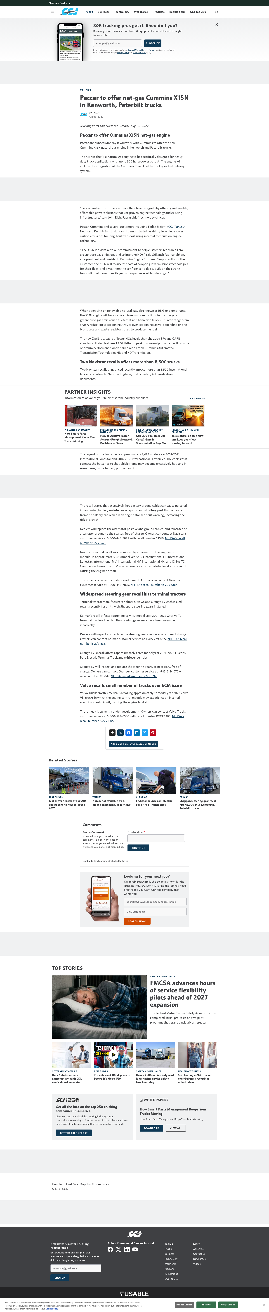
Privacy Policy (123, 52)
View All (176, 1128)
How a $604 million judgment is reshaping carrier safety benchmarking (155, 1078)
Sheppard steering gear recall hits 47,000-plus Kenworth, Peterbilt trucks (198, 804)
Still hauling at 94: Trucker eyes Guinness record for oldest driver (195, 1078)
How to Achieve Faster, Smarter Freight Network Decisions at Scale (116, 439)
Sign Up (60, 1277)
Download (151, 1128)
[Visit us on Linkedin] (127, 1249)
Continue (138, 847)
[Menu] (52, 12)
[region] (134, 1305)
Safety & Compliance (162, 976)
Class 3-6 (141, 797)
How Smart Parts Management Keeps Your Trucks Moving (80, 437)
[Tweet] (145, 732)
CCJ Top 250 (176, 226)
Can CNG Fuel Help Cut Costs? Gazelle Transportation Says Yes (151, 439)
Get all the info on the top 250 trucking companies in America (86, 1109)
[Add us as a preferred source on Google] (120, 732)
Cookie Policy (52, 1308)
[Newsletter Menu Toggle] (217, 12)
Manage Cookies (184, 1304)
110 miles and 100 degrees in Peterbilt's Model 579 (112, 1077)
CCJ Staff (94, 113)
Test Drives (56, 797)
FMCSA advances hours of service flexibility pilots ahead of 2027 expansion (182, 993)
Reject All (206, 1304)
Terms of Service (139, 52)
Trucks (85, 90)
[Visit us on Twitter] (119, 1249)
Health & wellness (189, 1071)
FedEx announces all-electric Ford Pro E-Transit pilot (154, 802)
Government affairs (64, 1071)
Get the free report (74, 1133)
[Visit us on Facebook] (110, 1249)
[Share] (128, 732)
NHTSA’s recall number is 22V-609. (153, 585)
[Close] (264, 1304)
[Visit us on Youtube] (135, 1249)
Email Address (136, 832)
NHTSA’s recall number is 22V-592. (134, 676)
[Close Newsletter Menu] (217, 24)
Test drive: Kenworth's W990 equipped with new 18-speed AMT (67, 804)
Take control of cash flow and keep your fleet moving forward (187, 439)
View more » (197, 398)
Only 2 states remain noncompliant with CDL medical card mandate (67, 1078)
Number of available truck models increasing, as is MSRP (111, 802)
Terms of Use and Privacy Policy (141, 50)
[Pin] (153, 732)
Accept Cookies (228, 1304)
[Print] (112, 732)
